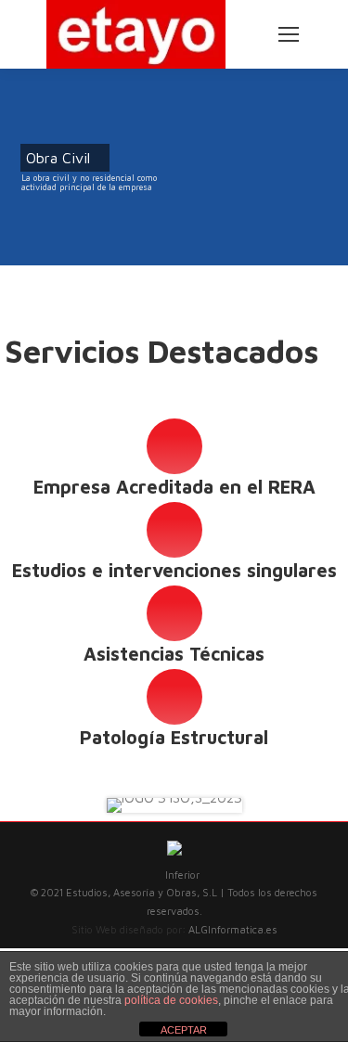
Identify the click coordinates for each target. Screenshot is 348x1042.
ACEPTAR (184, 1030)
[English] (245, 14)
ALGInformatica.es (232, 929)
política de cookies (171, 1000)
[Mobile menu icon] (289, 34)
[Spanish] (245, 33)
